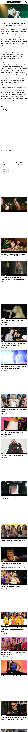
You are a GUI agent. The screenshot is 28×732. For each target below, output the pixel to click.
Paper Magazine (5, 723)
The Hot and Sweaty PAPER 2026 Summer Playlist (13, 410)
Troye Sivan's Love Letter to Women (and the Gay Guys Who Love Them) (13, 344)
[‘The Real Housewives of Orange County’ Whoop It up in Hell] (14, 643)
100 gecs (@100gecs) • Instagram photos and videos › (12, 173)
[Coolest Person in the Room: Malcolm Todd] (14, 554)
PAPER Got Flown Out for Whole (11, 213)
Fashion (3, 430)
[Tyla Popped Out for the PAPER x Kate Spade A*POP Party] (14, 423)
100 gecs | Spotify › (6, 169)
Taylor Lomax (5, 258)
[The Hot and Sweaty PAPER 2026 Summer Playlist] (14, 400)
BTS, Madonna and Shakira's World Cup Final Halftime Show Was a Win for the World (13, 629)
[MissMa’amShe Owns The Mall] (14, 577)
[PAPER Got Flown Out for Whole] (14, 203)
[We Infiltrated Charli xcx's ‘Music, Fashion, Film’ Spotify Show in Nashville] (14, 357)
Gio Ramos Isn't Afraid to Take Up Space (13, 676)
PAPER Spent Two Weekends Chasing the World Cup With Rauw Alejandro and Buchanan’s (13, 719)
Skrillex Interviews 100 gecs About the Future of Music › (15, 165)
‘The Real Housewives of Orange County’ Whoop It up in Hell (13, 653)
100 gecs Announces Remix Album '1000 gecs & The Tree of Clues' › (15, 158)
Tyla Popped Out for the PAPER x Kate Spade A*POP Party (12, 433)
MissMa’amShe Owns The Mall (10, 586)
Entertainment (5, 252)
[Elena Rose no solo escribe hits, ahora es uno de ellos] (14, 311)
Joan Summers (5, 544)
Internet (3, 453)
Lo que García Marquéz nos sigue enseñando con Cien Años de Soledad (12, 278)
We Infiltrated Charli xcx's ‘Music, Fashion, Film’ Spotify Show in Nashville (14, 367)
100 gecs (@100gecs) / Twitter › (8, 171)
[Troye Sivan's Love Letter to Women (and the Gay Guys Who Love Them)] (14, 334)
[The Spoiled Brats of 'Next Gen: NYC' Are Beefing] (14, 530)
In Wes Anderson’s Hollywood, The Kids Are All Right (13, 498)
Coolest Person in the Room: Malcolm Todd (12, 564)
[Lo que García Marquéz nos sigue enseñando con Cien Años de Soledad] (14, 267)
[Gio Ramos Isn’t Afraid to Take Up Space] (14, 666)
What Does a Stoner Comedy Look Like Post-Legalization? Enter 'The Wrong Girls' (14, 255)
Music (14, 21)
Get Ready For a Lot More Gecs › (10, 160)
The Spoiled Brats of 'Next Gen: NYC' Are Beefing (13, 541)
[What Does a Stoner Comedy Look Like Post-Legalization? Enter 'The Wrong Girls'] (14, 244)
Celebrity (3, 715)
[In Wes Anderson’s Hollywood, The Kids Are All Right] (14, 487)
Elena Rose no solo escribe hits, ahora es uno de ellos (13, 321)
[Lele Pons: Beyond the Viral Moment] (14, 446)
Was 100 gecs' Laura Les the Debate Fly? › (12, 162)
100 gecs (3, 29)
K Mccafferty (9, 25)
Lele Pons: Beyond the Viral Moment (12, 455)
